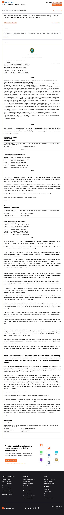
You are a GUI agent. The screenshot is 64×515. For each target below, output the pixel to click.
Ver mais (5, 37)
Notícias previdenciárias (28, 498)
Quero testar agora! (10, 460)
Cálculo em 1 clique (6, 479)
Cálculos (4, 4)
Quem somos (47, 489)
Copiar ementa (55, 22)
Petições (17, 4)
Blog (47, 2)
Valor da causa (5, 485)
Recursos (23, 4)
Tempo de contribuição (7, 487)
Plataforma (10, 4)
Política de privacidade (49, 498)
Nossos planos (56, 4)
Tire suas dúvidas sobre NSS (29, 495)
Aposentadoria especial (7, 490)
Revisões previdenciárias (49, 481)
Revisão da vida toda (6, 481)
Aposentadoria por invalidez (8, 492)
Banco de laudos (26, 481)
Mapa (45, 493)
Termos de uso (47, 495)
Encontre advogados (27, 493)
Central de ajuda (47, 491)
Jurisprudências (9, 10)
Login (50, 2)
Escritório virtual (26, 487)
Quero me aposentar (57, 2)
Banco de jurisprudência (28, 483)
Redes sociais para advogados (29, 479)
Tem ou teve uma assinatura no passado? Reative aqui (15, 463)
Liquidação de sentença (7, 483)
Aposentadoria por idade (7, 494)
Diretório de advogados (28, 485)
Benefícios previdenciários (49, 479)
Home (3, 10)
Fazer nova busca (57, 10)
